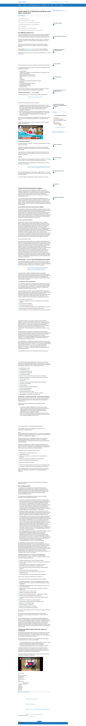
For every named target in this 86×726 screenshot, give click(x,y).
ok (56, 725)
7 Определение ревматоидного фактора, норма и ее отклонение (30, 30)
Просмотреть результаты (60, 127)
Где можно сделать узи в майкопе (59, 36)
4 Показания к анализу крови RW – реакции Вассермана (28, 24)
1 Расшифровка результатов (23, 18)
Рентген (24, 5)
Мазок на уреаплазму (57, 157)
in (65, 725)
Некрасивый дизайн (57, 123)
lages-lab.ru (22, 2)
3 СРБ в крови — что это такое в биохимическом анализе (29, 22)
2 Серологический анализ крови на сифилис (26, 20)
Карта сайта (51, 722)
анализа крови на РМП (29, 49)
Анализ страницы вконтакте (58, 170)
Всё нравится (56, 117)
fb (60, 725)
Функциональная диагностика (34, 5)
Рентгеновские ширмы (57, 23)
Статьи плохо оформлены (59, 119)
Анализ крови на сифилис (30, 704)
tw (63, 725)
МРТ (52, 5)
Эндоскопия (44, 5)
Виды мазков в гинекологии (58, 197)
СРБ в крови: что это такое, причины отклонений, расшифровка (38, 709)
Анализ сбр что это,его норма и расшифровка (34, 714)
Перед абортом (56, 184)
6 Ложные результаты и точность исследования (27, 28)
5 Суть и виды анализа (22, 26)
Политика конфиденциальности (31, 722)
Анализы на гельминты (57, 144)
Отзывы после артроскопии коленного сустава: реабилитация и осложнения (60, 105)
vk (67, 725)
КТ (48, 5)
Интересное (61, 5)
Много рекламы (57, 122)
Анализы (19, 5)
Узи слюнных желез (56, 63)
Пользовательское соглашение (43, 722)
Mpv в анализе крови (57, 76)
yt (58, 725)
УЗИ (56, 5)
